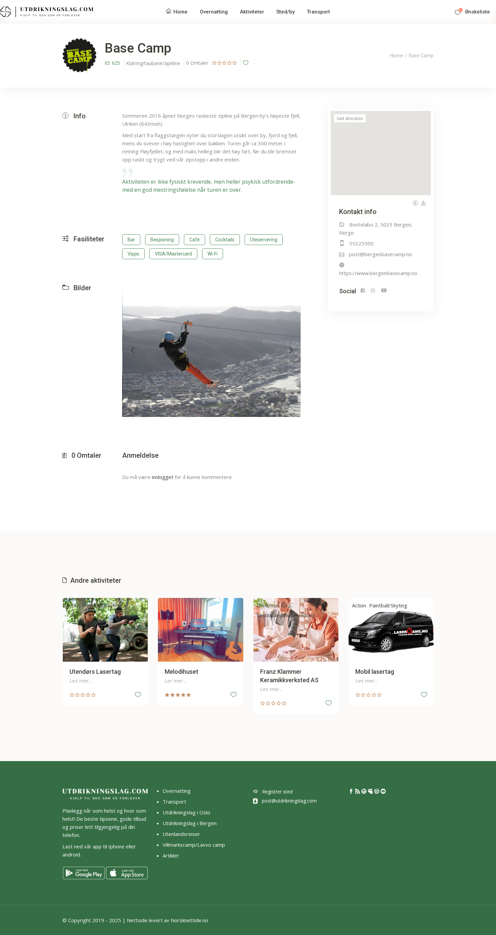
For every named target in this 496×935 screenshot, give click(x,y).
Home (396, 55)
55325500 (361, 243)
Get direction (350, 118)
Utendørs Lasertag (95, 671)
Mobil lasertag (374, 671)
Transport (174, 801)
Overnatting (177, 790)
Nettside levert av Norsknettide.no (167, 920)
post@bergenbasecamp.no (380, 254)
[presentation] (133, 350)
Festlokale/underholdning (286, 615)
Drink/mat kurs (274, 605)
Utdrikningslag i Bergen (190, 823)
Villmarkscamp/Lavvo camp (194, 844)
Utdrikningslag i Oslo (186, 812)
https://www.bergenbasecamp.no (378, 273)
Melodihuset (181, 671)
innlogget (162, 477)
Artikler (172, 855)
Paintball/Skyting (102, 605)
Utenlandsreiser (181, 834)
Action (73, 605)
